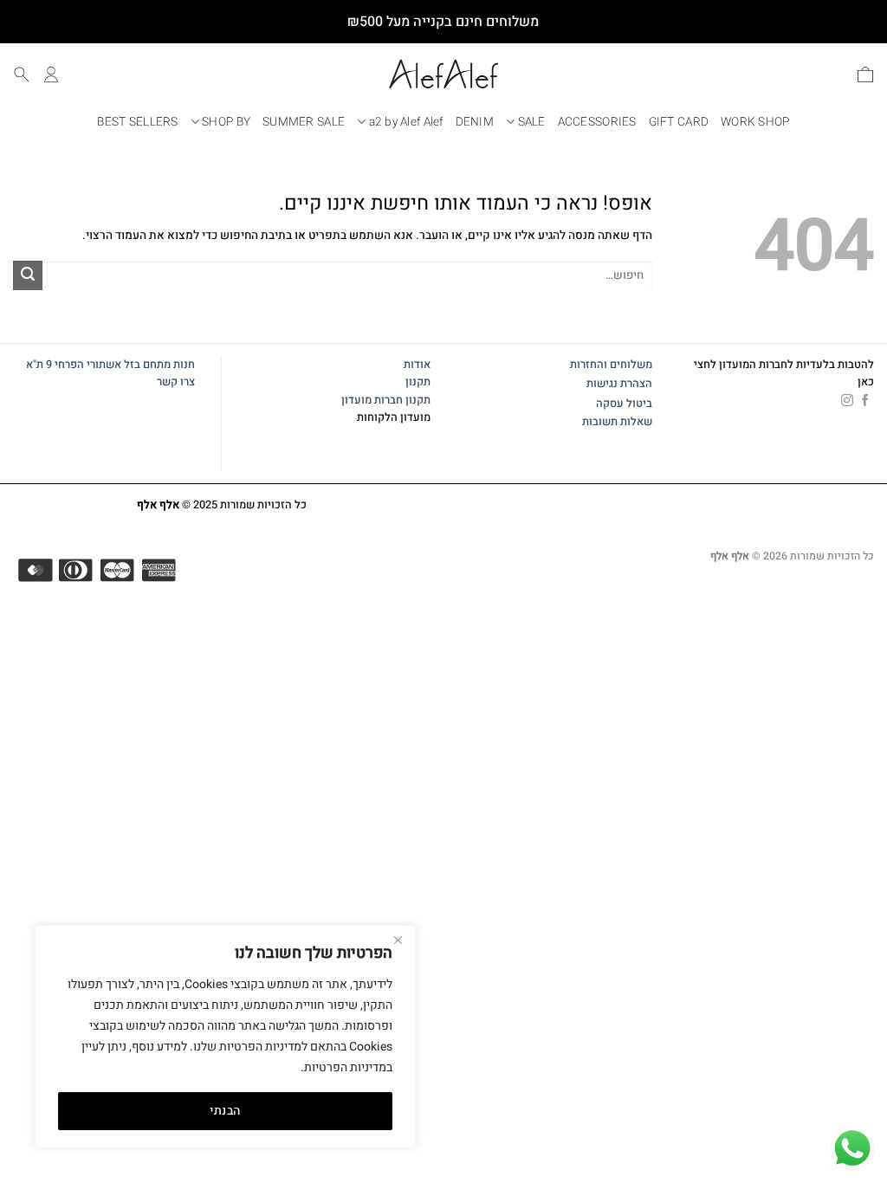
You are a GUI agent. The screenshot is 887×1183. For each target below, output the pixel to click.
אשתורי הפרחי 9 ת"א (73, 364)
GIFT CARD (679, 122)
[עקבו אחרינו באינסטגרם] (847, 401)
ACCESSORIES (597, 122)
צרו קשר (174, 382)
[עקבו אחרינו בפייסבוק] (865, 401)
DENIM (475, 122)
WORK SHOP (755, 122)
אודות (417, 364)
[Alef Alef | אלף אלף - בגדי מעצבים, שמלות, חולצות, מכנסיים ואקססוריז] (443, 74)
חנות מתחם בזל (159, 364)
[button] (865, 74)
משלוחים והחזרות (611, 364)
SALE (532, 122)
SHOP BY (226, 122)
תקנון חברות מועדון (386, 400)
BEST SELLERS (137, 122)
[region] (225, 1036)
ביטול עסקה (624, 403)
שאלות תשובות (617, 422)
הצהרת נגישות (619, 383)
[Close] (397, 939)
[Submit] (27, 275)
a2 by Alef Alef (406, 122)
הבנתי (225, 1111)
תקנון (418, 382)
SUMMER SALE (303, 122)
